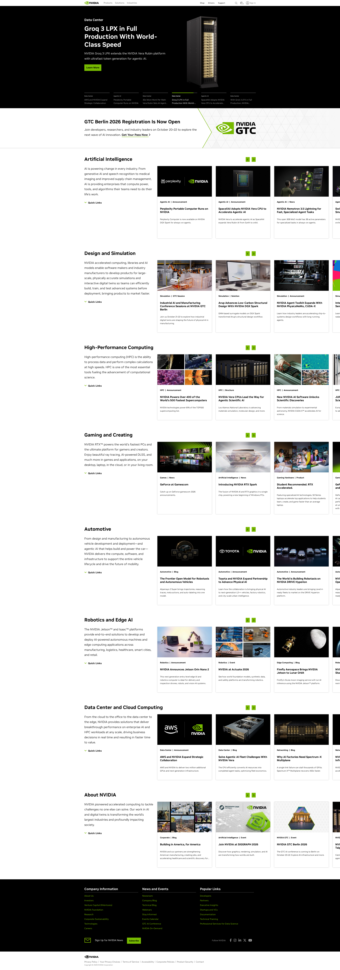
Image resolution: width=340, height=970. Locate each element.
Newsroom (147, 895)
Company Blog (149, 900)
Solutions (119, 2)
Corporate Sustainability (96, 919)
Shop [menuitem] (202, 3)
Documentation (208, 914)
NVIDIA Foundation (93, 909)
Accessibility (148, 961)
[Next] (254, 159)
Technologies (90, 923)
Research (89, 914)
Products (108, 2)
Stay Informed (149, 914)
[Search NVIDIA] (236, 2)
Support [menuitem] (221, 3)
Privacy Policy (90, 961)
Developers (205, 895)
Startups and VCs (209, 909)
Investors (89, 900)
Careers (88, 928)
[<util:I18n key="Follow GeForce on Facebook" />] (231, 940)
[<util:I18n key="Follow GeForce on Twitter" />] (244, 940)
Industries (132, 2)
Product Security (185, 961)
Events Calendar (150, 919)
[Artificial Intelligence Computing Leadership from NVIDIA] (91, 3)
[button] (241, 3)
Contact (200, 961)
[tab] (97, 99)
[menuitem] (108, 2)
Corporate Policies (165, 961)
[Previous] (248, 159)
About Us (89, 895)
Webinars (147, 909)
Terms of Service (131, 961)
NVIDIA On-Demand (152, 928)
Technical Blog (149, 905)
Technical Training (209, 919)
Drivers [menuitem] (211, 3)
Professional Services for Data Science (219, 923)
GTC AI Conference (151, 923)
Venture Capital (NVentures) (98, 905)
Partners (204, 900)
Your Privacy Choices (110, 961)
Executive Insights (209, 905)
